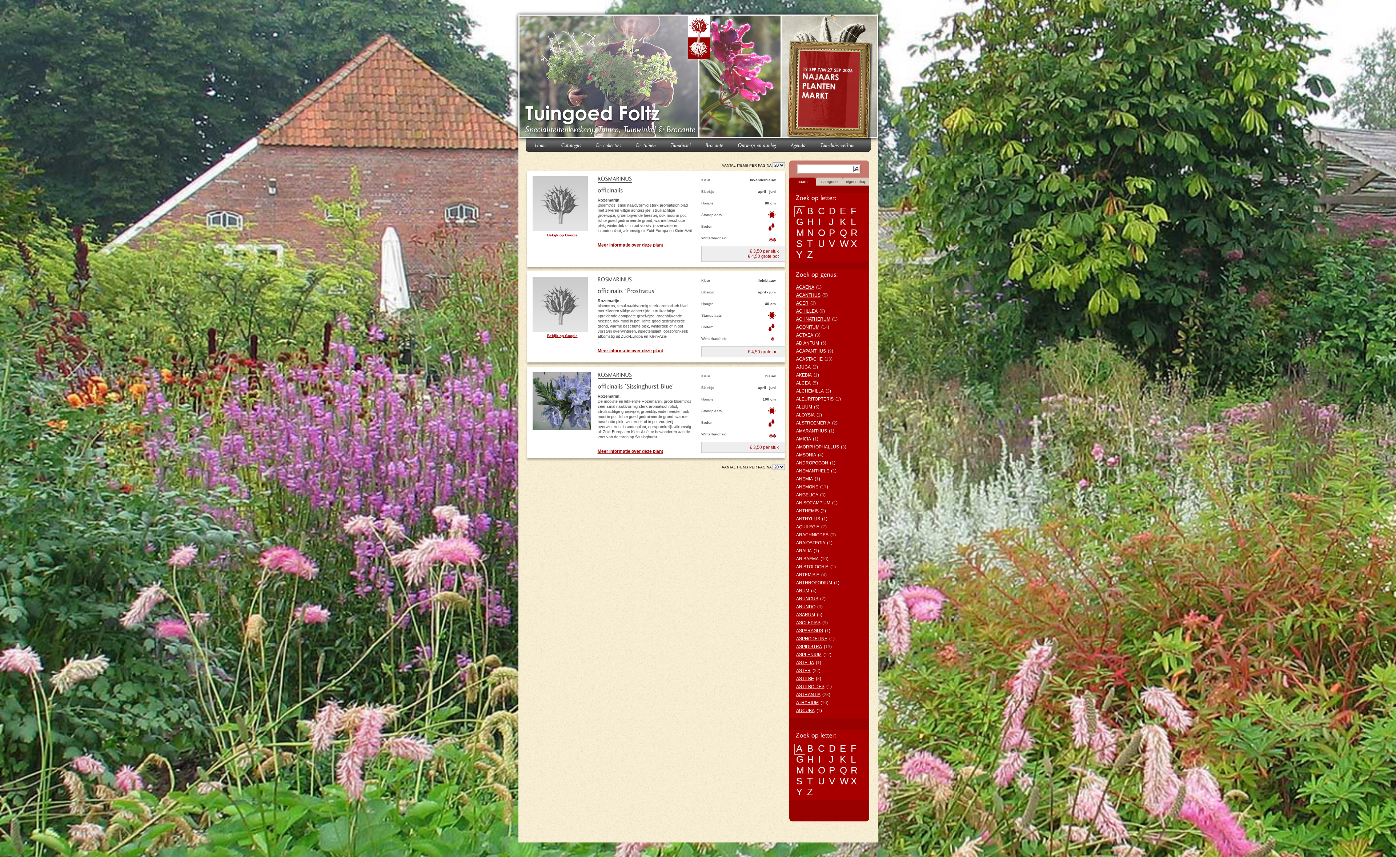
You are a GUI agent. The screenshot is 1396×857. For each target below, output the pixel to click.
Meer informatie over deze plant (630, 245)
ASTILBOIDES (810, 686)
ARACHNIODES (812, 534)
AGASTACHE (809, 359)
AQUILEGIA (807, 526)
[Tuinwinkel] (680, 144)
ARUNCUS (807, 598)
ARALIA (804, 550)
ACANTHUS (808, 295)
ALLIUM (804, 407)
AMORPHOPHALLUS (817, 447)
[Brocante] (714, 144)
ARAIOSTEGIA (810, 542)
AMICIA (803, 439)
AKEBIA (804, 375)
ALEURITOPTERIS (815, 399)
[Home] (541, 144)
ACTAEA (804, 335)
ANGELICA (807, 494)
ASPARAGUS (809, 630)
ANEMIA (804, 479)
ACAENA (805, 287)
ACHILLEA (807, 311)
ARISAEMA (807, 558)
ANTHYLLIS (808, 518)
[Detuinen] (646, 144)
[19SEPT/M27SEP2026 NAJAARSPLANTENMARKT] (830, 78)
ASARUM (805, 614)
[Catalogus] (571, 144)
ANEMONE (807, 487)
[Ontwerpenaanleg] (757, 144)
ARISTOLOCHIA (812, 566)
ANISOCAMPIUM (813, 502)
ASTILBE (805, 678)
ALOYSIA (805, 415)
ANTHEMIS (807, 510)
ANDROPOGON (812, 463)
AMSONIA (806, 455)
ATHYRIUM (807, 702)
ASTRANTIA (808, 694)
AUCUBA (805, 710)
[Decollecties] (609, 144)
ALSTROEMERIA (813, 423)
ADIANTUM (807, 343)
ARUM (802, 590)
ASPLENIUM (809, 654)
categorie (829, 181)
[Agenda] (798, 144)
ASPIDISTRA (809, 646)
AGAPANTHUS (811, 351)
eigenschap (856, 181)
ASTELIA (805, 662)
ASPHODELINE (811, 638)
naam (802, 181)
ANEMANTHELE (812, 471)
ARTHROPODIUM (814, 582)
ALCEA (803, 383)
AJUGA (803, 367)
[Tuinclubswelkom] (837, 144)
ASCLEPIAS (808, 622)
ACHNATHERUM (813, 319)
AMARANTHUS (811, 431)
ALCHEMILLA (810, 391)
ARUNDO (805, 606)
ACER (802, 303)
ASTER (803, 670)
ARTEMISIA (807, 574)
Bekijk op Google (562, 235)
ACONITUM (807, 327)
